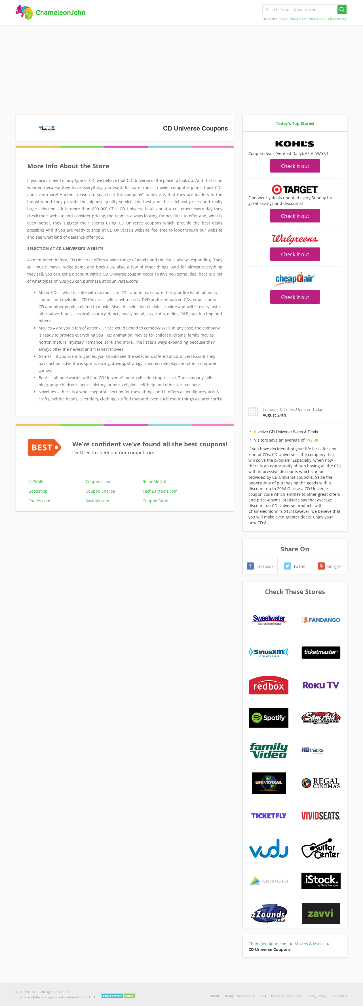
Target (283, 18)
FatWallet (37, 481)
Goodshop (38, 491)
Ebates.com (39, 500)
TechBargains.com (160, 491)
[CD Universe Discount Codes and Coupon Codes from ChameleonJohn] (50, 12)
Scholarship (246, 996)
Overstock (309, 18)
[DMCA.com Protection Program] (118, 995)
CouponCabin (155, 500)
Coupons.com (98, 481)
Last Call (323, 18)
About (214, 996)
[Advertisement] (181, 68)
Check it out (295, 166)
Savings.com (97, 500)
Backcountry (338, 18)
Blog (262, 996)
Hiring (228, 996)
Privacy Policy (315, 996)
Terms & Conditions (286, 996)
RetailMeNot (154, 481)
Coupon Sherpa (100, 491)
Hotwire (295, 18)
